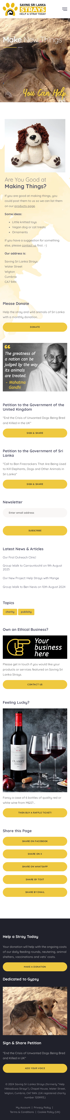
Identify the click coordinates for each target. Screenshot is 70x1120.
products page (24, 206)
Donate (35, 327)
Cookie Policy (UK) (49, 1112)
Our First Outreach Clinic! (19, 557)
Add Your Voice (35, 1068)
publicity (26, 611)
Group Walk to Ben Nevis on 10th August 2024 (34, 587)
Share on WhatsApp (35, 866)
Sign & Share (35, 433)
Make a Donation (35, 966)
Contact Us (35, 684)
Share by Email (35, 892)
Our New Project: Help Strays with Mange (31, 578)
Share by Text (35, 879)
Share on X (35, 853)
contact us (29, 245)
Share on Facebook (35, 841)
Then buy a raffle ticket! (35, 812)
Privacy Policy (42, 1107)
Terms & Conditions (22, 1112)
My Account (23, 1107)
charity (10, 611)
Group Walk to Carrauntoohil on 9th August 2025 (32, 567)
